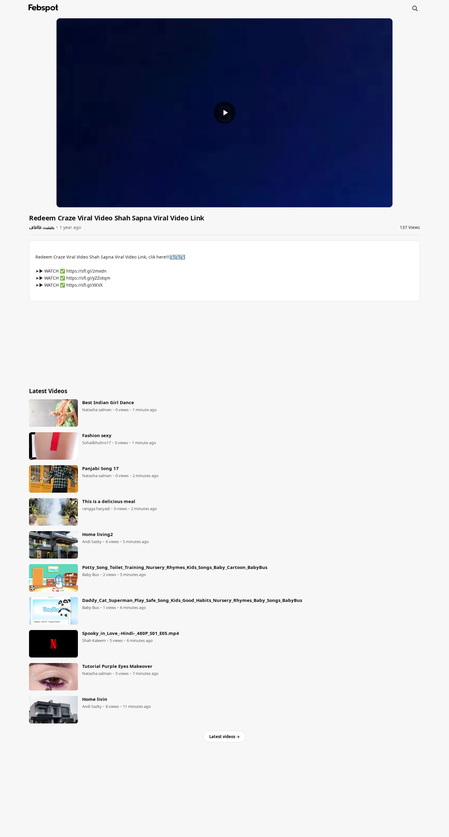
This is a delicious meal (108, 501)
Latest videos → (224, 736)
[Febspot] (43, 8)
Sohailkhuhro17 (96, 442)
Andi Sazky (92, 541)
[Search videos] (415, 8)
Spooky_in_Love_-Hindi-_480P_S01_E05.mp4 (130, 633)
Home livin (94, 699)
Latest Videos (48, 391)
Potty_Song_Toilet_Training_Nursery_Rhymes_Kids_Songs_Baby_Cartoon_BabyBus (174, 567)
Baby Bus (90, 574)
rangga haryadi (96, 508)
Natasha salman (96, 409)
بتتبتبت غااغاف (41, 227)
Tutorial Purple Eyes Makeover (117, 666)
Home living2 (97, 534)
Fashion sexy (96, 435)
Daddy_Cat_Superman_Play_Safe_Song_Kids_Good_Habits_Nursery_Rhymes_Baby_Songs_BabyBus (192, 600)
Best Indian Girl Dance (108, 402)
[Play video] (224, 113)
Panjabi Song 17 (100, 468)
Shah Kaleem (94, 640)
